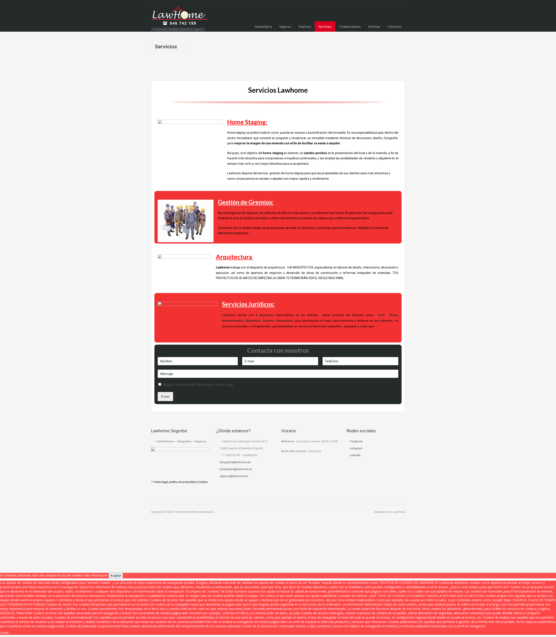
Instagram (356, 448)
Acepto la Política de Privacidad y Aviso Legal (198, 385)
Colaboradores (350, 26)
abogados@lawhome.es (235, 462)
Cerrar (4, 632)
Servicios (325, 26)
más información (96, 575)
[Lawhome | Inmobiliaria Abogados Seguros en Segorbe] (179, 18)
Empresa (305, 26)
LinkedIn (355, 455)
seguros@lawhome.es (234, 476)
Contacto (394, 26)
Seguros (285, 26)
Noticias (374, 26)
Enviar (165, 396)
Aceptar (115, 575)
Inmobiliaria (263, 26)
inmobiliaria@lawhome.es (236, 469)
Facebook (356, 441)
